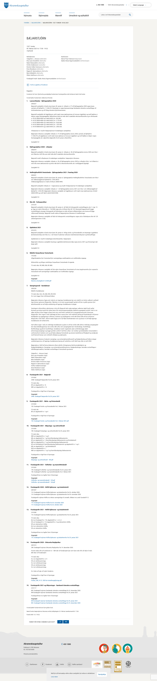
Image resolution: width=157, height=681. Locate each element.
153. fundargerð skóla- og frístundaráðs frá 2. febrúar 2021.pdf (50, 421)
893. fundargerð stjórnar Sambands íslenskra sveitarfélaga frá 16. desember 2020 (55, 603)
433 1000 (67, 644)
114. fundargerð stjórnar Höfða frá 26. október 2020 (46, 505)
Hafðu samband (77, 664)
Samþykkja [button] (102, 674)
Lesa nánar (54, 677)
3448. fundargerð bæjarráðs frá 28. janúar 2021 (45, 396)
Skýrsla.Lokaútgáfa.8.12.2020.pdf (41, 281)
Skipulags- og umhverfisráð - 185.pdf (42, 460)
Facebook (49, 664)
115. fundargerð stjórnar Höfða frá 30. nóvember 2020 (47, 503)
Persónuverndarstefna (31, 654)
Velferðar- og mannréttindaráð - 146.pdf (43, 482)
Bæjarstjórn (36, 22)
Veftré (62, 664)
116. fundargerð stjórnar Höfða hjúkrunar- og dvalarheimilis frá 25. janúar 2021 (54, 537)
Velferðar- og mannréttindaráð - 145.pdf (43, 480)
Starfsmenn (33, 664)
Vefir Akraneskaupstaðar (116, 5)
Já (60, 622)
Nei (66, 622)
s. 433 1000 (100, 5)
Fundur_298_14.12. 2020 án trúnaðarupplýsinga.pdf (46, 580)
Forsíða (26, 22)
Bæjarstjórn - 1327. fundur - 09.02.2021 (56, 22)
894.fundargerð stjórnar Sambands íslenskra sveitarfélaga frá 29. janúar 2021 (54, 601)
